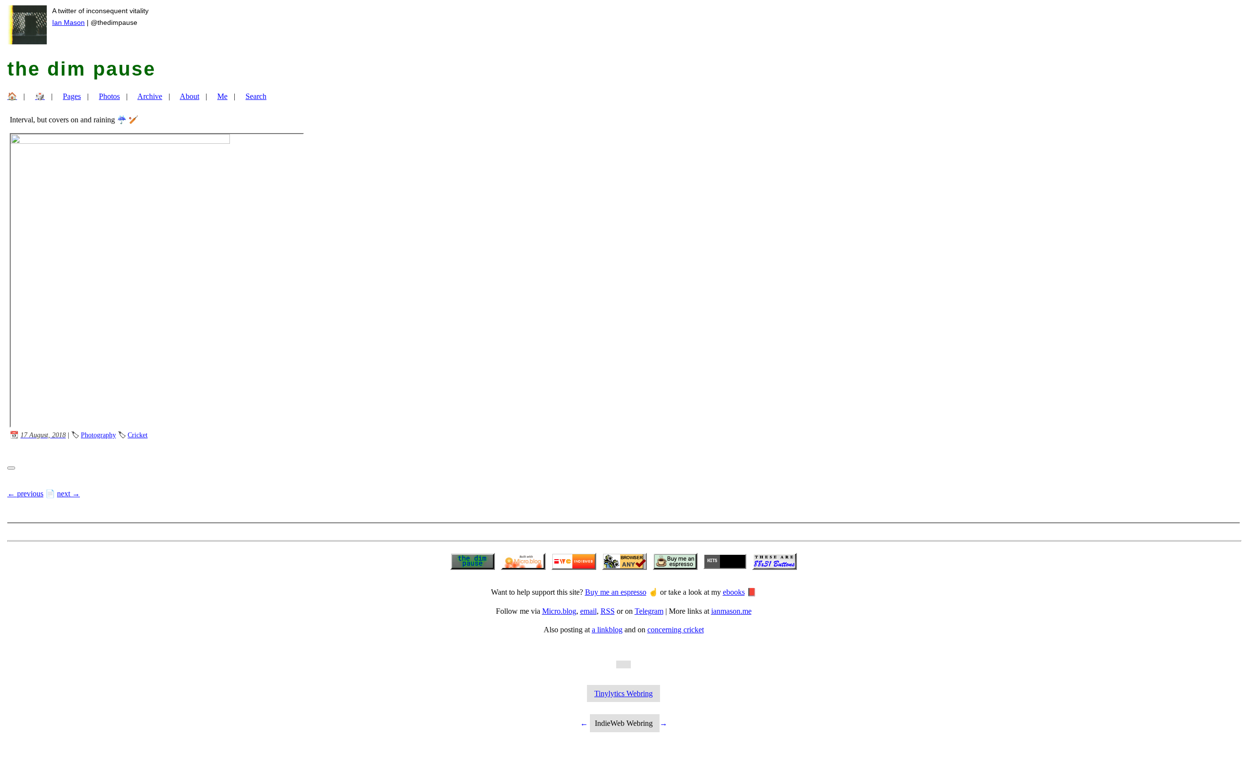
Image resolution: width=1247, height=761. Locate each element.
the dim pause (81, 68)
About (189, 96)
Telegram (649, 611)
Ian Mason (68, 22)
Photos (109, 96)
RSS (608, 611)
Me (222, 96)
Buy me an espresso (615, 592)
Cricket (138, 435)
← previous (25, 493)
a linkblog (607, 629)
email (588, 611)
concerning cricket (675, 629)
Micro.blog (559, 611)
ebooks (734, 592)
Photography (98, 435)
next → (68, 493)
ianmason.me (731, 611)
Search (256, 96)
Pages (72, 96)
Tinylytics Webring (623, 693)
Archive (149, 96)
